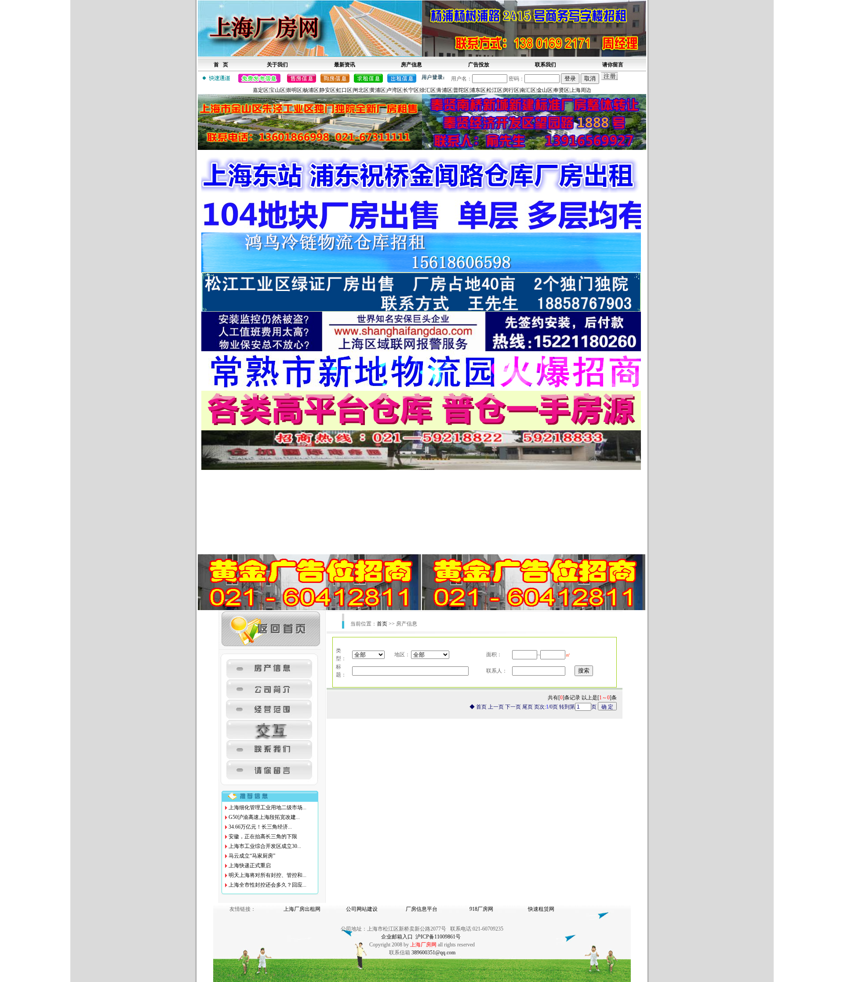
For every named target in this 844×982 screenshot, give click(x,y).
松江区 (494, 90)
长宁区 (411, 90)
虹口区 (344, 90)
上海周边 (580, 90)
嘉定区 (261, 90)
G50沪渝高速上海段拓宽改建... (264, 817)
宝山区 (277, 90)
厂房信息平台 (421, 909)
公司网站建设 (362, 909)
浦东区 (478, 90)
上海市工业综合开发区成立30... (265, 846)
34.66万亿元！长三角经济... (260, 827)
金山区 (545, 90)
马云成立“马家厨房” (252, 856)
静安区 (327, 90)
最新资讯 (344, 65)
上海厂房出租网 (302, 909)
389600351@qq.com (433, 952)
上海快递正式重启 (250, 865)
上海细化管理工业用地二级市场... (267, 807)
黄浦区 (378, 90)
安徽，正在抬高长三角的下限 (263, 836)
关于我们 (277, 65)
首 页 (221, 65)
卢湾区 (394, 90)
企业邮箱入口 (397, 937)
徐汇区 (428, 90)
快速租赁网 (541, 909)
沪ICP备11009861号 (438, 937)
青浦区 (444, 90)
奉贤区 (561, 90)
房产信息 (411, 65)
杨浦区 (311, 90)
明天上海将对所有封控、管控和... (267, 875)
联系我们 (545, 65)
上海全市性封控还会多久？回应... (267, 885)
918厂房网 (481, 909)
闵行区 (511, 90)
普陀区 (461, 90)
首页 (382, 624)
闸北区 (361, 90)
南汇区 (528, 90)
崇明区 (294, 90)
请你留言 (612, 65)
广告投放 (478, 65)
